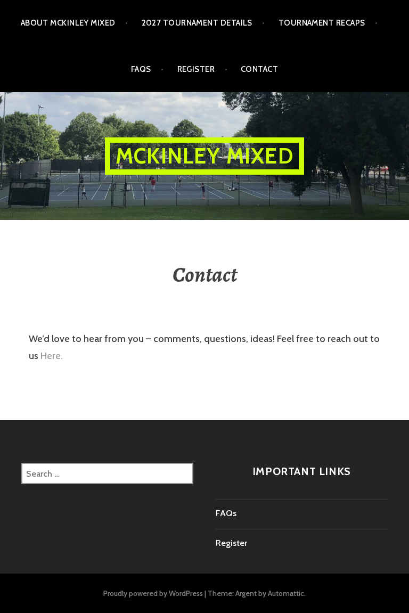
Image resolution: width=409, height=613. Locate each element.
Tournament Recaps (322, 23)
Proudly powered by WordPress (153, 593)
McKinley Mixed (204, 156)
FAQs (141, 69)
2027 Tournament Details (197, 23)
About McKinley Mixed (68, 23)
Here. (51, 356)
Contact (259, 69)
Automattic (286, 593)
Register (196, 69)
